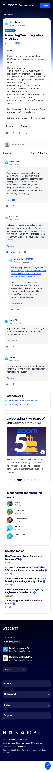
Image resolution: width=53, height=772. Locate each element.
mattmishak (14, 22)
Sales (7, 704)
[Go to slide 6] (35, 480)
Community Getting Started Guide (23, 400)
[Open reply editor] (27, 144)
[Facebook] (35, 732)
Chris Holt (19, 510)
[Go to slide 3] (23, 480)
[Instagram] (29, 732)
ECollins (18, 526)
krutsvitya (13, 216)
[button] (4, 6)
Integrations (11, 126)
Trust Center (22, 739)
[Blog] (4, 732)
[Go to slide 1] (14, 480)
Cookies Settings (9, 746)
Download (10, 694)
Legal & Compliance (34, 743)
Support (8, 715)
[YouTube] (23, 732)
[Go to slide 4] (28, 480)
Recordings (26, 126)
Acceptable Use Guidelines (13, 743)
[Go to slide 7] (38, 480)
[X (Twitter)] (17, 732)
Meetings (8, 14)
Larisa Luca (20, 534)
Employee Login (24, 746)
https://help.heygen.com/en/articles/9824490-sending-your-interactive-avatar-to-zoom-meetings (28, 273)
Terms (5, 739)
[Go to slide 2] (18, 480)
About (7, 683)
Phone (8, 562)
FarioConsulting (16, 161)
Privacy (12, 739)
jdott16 (18, 502)
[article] (26, 184)
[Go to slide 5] (31, 480)
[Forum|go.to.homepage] (20, 5)
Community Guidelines (18, 404)
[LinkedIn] (10, 732)
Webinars (9, 596)
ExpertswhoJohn (22, 518)
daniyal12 (13, 320)
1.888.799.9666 (11, 641)
